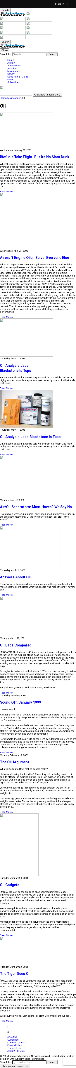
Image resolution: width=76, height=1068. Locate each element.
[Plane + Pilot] (39, 29)
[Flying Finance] (13, 33)
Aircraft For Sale (16, 1050)
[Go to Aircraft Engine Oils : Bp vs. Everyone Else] (38, 221)
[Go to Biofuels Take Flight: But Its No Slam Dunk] (38, 131)
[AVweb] (39, 20)
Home (3, 98)
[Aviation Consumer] (13, 15)
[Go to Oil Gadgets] (38, 845)
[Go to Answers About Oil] (38, 547)
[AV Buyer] (39, 24)
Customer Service (16, 1042)
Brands (5, 10)
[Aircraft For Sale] (13, 24)
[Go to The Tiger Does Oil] (38, 951)
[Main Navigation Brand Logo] (13, 47)
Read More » (6, 191)
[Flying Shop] (13, 38)
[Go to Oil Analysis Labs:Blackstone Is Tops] (38, 409)
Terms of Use (14, 1048)
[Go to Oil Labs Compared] (38, 616)
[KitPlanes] (13, 29)
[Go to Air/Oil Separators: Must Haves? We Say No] (38, 477)
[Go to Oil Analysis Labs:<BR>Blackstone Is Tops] (38, 337)
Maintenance (14, 98)
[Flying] (39, 15)
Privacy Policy (14, 1045)
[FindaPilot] (39, 33)
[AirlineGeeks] (13, 20)
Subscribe (12, 1039)
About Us (12, 1037)
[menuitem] (41, 60)
